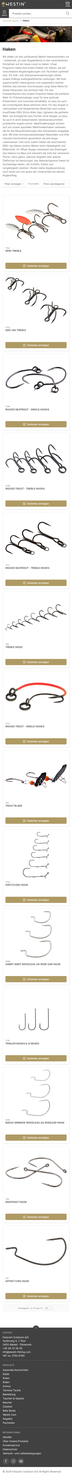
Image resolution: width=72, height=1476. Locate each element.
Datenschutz (10, 1449)
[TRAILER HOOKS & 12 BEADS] (36, 1014)
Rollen (6, 1382)
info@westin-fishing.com (17, 1351)
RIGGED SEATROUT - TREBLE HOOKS (27, 567)
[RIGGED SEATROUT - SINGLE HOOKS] (36, 380)
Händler (7, 1437)
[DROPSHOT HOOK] (36, 1172)
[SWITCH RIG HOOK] (36, 855)
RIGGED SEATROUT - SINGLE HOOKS (27, 409)
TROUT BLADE (13, 805)
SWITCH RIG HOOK (16, 884)
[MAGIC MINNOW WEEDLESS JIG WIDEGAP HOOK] (36, 1093)
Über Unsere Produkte (15, 1441)
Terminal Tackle (11, 20)
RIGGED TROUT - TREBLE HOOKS (25, 488)
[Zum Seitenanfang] (36, 1328)
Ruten (6, 1378)
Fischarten (9, 1422)
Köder (6, 1373)
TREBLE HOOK (14, 647)
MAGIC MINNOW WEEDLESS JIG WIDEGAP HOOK (34, 1122)
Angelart (7, 1418)
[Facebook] (6, 1461)
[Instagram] (13, 1461)
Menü (4, 15)
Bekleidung (9, 1394)
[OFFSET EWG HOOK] (36, 1251)
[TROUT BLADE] (36, 776)
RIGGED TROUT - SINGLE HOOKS (24, 726)
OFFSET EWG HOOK (17, 1281)
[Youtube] (21, 1461)
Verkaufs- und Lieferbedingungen (22, 1453)
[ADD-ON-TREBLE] (36, 300)
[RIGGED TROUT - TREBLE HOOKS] (36, 459)
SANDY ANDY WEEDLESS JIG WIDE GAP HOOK (33, 964)
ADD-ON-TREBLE (15, 330)
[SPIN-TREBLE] (36, 221)
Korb (68, 6)
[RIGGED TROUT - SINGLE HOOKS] (36, 696)
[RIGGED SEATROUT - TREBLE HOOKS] (36, 538)
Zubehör (7, 1406)
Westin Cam (9, 1414)
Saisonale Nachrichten (15, 1369)
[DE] (13, 4)
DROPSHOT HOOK (16, 1201)
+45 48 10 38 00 (12, 1348)
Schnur (7, 1386)
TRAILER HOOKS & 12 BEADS (22, 1043)
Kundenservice (11, 1445)
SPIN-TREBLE (13, 250)
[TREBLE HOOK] (36, 617)
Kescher (7, 1402)
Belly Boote (9, 1410)
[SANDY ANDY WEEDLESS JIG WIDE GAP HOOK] (36, 934)
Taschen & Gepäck (13, 1398)
